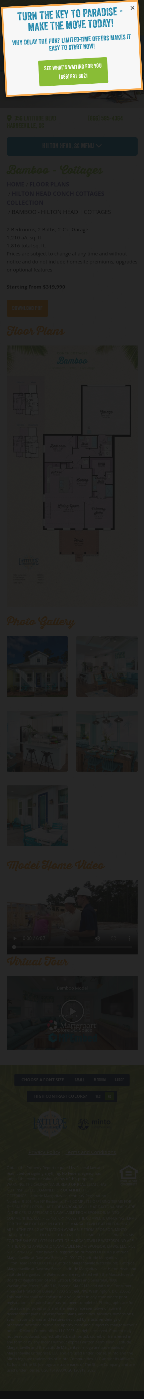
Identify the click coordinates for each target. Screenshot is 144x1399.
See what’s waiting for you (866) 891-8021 (73, 71)
